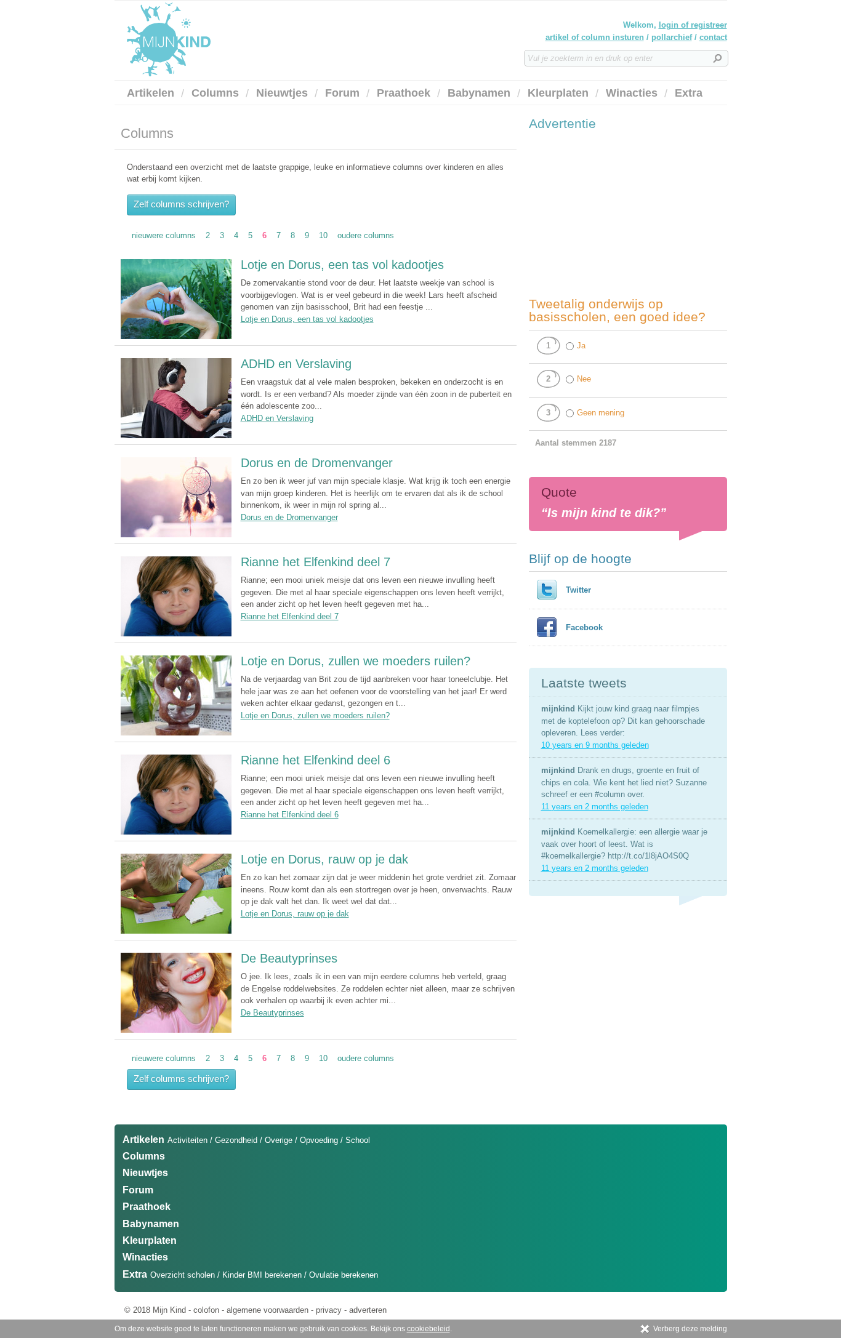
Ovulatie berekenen (343, 1275)
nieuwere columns (164, 235)
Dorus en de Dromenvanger (317, 463)
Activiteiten (187, 1140)
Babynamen (479, 93)
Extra (688, 93)
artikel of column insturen (594, 37)
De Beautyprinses (289, 958)
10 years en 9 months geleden (595, 745)
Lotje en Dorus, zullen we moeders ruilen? (355, 661)
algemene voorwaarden (267, 1310)
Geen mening (600, 412)
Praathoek (403, 93)
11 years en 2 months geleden (594, 806)
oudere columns (365, 235)
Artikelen (150, 93)
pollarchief (671, 37)
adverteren (368, 1310)
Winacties (632, 93)
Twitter (578, 590)
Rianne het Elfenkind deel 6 (315, 760)
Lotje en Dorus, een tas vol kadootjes (342, 264)
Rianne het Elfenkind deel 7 (315, 562)
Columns (215, 93)
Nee (584, 378)
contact (713, 37)
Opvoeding (319, 1140)
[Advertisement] (621, 213)
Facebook (584, 627)
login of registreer (693, 25)
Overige (278, 1140)
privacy (329, 1310)
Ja (581, 345)
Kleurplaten (558, 93)
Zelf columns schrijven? (181, 204)
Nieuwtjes (282, 93)
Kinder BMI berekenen (262, 1275)
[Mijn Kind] (234, 39)
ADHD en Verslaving (296, 364)
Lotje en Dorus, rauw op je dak (324, 859)
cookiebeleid (428, 1328)
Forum (342, 93)
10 (323, 235)
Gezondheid (236, 1140)
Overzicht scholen (182, 1275)
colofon (206, 1310)
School (357, 1140)
